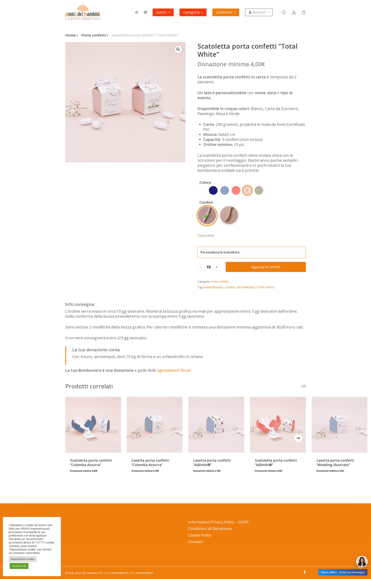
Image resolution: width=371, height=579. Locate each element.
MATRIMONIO (246, 287)
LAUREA (230, 287)
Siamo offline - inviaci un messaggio (343, 572)
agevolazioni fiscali (174, 370)
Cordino (206, 202)
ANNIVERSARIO (213, 287)
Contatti (195, 541)
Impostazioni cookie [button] (22, 559)
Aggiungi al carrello (265, 267)
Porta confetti (93, 35)
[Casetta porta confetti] (155, 425)
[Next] (298, 438)
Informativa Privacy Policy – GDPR (218, 522)
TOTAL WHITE (265, 287)
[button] (178, 49)
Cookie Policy (199, 535)
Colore (205, 182)
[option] (201, 190)
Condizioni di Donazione (210, 528)
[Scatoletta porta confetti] (93, 425)
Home (70, 35)
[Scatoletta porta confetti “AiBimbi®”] (278, 425)
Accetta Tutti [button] (19, 566)
